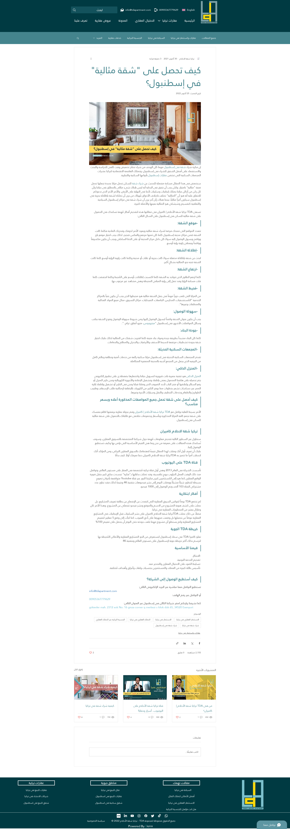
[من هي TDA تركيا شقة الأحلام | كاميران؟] (194, 687)
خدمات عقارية (114, 38)
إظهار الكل (78, 669)
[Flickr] (119, 816)
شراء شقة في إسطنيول (166, 625)
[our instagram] (139, 816)
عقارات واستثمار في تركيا (183, 38)
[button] (169, 20)
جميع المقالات (209, 38)
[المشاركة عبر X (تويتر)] (192, 643)
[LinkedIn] (125, 816)
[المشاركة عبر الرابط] (177, 643)
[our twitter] (153, 816)
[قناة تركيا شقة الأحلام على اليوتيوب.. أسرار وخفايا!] (145, 687)
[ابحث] (74, 9)
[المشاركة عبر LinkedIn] (184, 643)
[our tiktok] (159, 816)
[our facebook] (146, 816)
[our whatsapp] (166, 816)
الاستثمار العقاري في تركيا (187, 619)
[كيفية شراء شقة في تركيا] (96, 687)
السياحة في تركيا (156, 38)
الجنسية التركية (134, 38)
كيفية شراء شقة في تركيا (100, 705)
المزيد (99, 38)
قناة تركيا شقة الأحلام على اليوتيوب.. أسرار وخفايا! (148, 708)
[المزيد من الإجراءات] (91, 58)
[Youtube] (132, 816)
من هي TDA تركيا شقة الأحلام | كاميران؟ (194, 708)
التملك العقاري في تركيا (140, 619)
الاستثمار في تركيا (163, 619)
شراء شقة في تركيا (190, 625)
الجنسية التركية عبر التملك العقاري (110, 619)
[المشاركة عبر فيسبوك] (199, 643)
